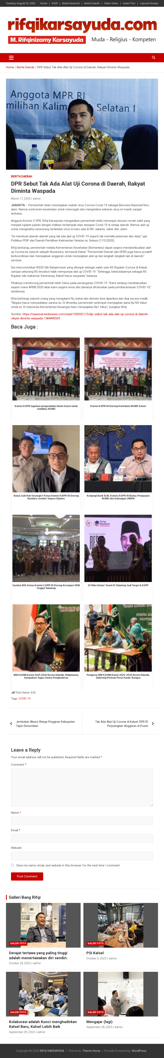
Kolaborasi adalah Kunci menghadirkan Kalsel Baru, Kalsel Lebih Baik (43, 1024)
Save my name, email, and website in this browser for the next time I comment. (68, 865)
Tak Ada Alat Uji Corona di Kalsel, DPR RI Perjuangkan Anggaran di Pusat (121, 724)
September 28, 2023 (99, 1027)
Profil (55, 3)
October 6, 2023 (96, 958)
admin (37, 198)
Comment (18, 764)
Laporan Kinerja (149, 3)
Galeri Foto (129, 3)
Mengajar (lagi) (99, 1021)
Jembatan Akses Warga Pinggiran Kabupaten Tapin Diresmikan (45, 724)
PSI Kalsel (95, 953)
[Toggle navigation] (11, 57)
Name (16, 813)
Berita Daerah (92, 3)
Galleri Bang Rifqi (25, 897)
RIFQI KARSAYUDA (52, 1051)
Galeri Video (111, 3)
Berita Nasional (71, 3)
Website (16, 848)
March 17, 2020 (20, 198)
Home (43, 3)
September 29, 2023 (22, 1032)
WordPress (139, 1051)
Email (15, 830)
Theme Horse (91, 1051)
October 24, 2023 (20, 963)
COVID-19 (24, 698)
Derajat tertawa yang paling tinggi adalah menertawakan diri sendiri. (38, 955)
